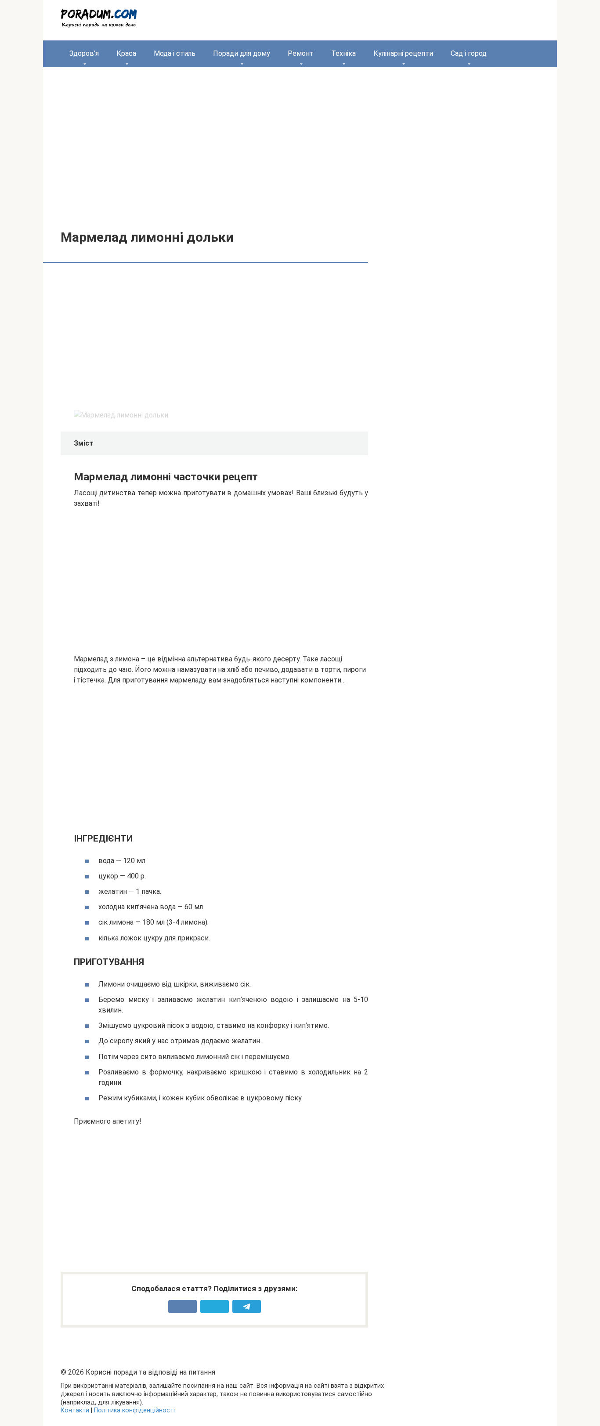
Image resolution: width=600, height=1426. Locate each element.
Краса (126, 53)
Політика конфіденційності (134, 1410)
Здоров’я (84, 53)
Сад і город (469, 53)
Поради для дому (241, 53)
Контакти (75, 1410)
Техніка (343, 53)
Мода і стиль (174, 53)
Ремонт (301, 53)
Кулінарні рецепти (403, 53)
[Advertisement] (300, 141)
